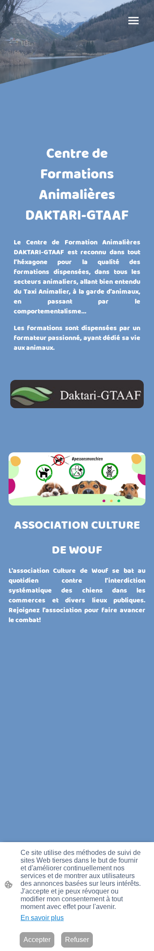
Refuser (77, 939)
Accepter (37, 939)
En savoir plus (42, 917)
